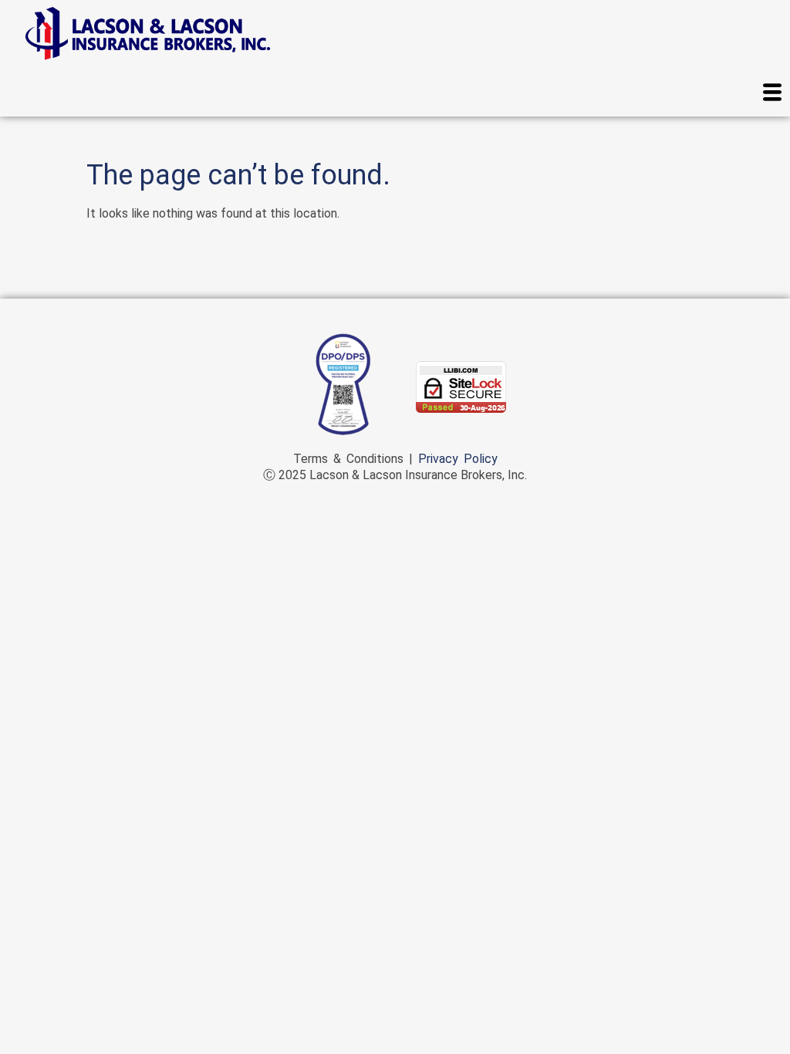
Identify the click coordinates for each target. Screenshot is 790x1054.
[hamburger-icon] (772, 94)
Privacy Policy (458, 458)
